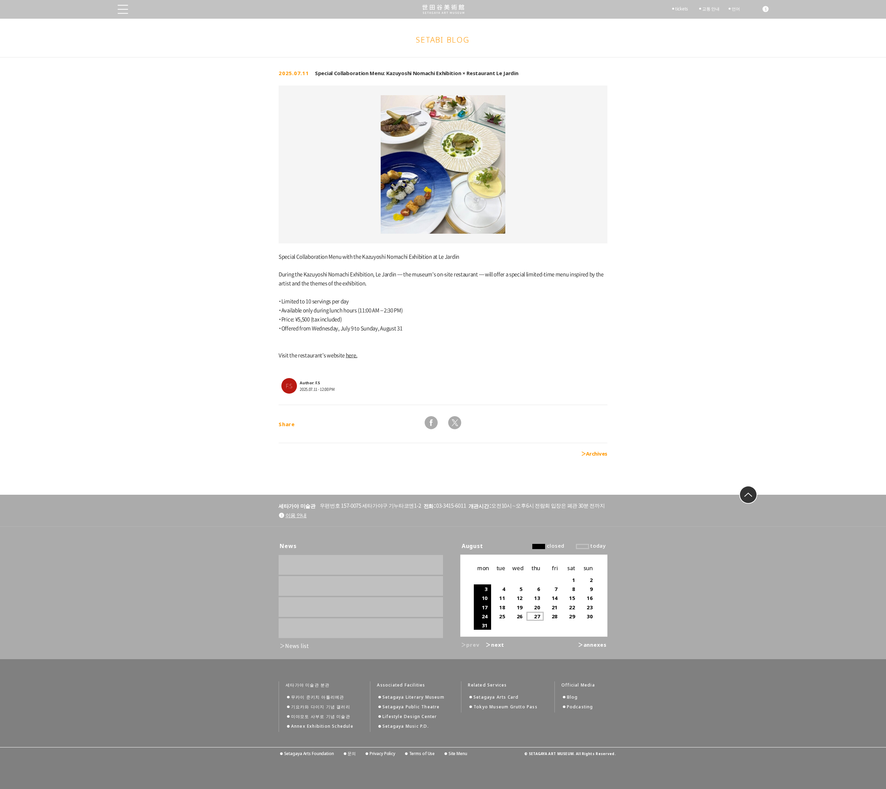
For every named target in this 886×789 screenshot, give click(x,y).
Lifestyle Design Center (409, 716)
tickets (681, 9)
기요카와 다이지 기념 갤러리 (320, 707)
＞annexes (592, 644)
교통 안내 (711, 9)
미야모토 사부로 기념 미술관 (320, 716)
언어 (736, 9)
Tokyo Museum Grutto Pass (505, 707)
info (765, 9)
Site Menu (458, 753)
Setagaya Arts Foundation (309, 753)
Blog (572, 697)
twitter (455, 423)
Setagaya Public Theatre (411, 707)
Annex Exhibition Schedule (322, 726)
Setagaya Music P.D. (405, 726)
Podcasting (580, 707)
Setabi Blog (443, 39)
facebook (431, 423)
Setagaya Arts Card (496, 697)
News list (297, 645)
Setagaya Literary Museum (413, 697)
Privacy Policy (382, 753)
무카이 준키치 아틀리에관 (317, 697)
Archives (596, 453)
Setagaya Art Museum (443, 9)
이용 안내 (296, 515)
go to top (748, 495)
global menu (122, 9)
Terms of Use (422, 753)
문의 (351, 753)
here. (352, 355)
